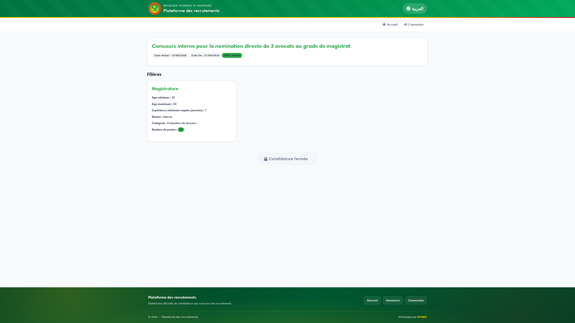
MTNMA (422, 317)
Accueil (392, 24)
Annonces (393, 300)
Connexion (416, 24)
